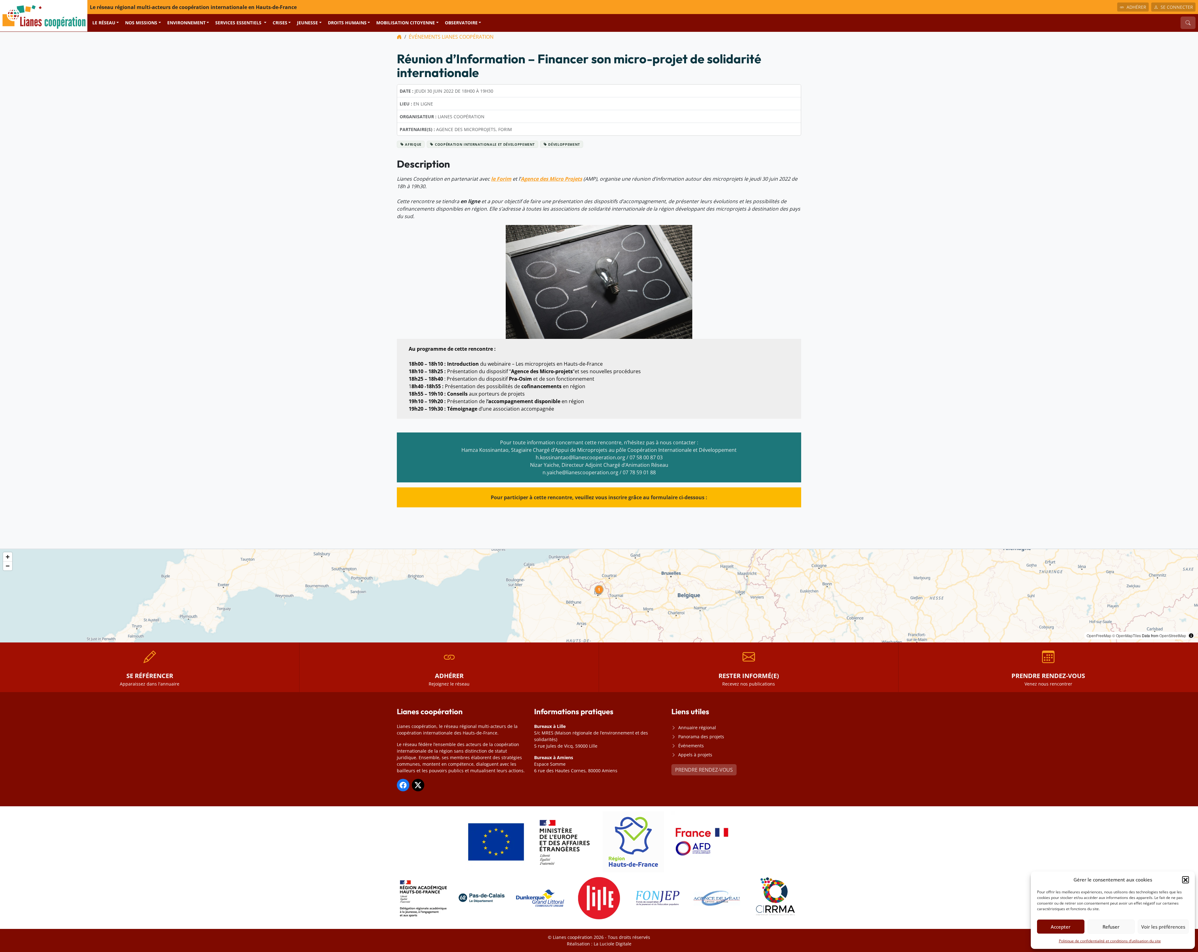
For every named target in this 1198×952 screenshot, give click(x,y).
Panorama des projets (701, 737)
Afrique (413, 144)
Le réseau (103, 23)
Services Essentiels (239, 23)
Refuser (1111, 927)
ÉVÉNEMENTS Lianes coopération (451, 36)
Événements (691, 746)
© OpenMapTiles (1126, 635)
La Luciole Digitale (612, 944)
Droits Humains (347, 23)
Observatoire (461, 23)
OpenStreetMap (1172, 635)
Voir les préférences (1163, 927)
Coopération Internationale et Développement (485, 144)
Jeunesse (307, 23)
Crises (280, 23)
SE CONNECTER (1177, 7)
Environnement (186, 23)
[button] (1185, 879)
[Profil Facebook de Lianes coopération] (403, 785)
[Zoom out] (7, 565)
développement (564, 144)
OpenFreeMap (1099, 635)
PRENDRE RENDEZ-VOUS (704, 769)
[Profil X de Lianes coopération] (418, 785)
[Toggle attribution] (1191, 635)
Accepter (1060, 927)
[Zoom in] (7, 556)
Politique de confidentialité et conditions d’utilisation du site (1110, 941)
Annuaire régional (697, 727)
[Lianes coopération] (43, 15)
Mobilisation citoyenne (405, 23)
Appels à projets (695, 755)
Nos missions (141, 23)
